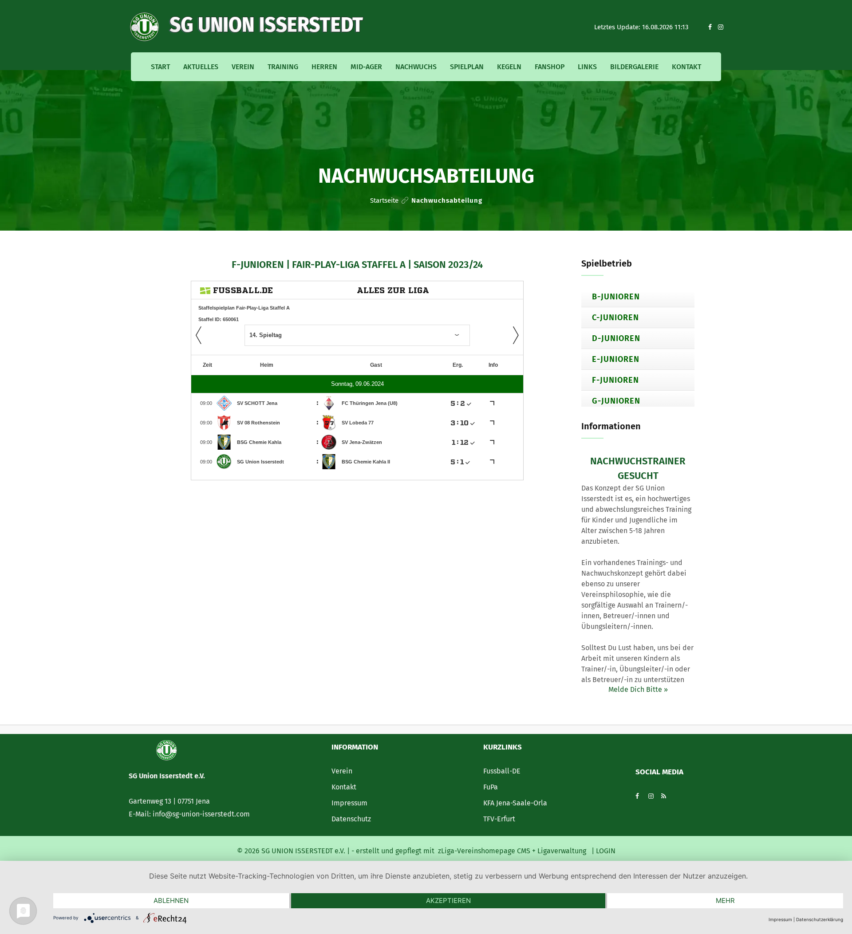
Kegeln (509, 67)
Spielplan (467, 67)
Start (160, 67)
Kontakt (686, 67)
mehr (725, 900)
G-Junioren (616, 401)
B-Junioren (616, 297)
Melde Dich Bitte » (638, 689)
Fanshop (549, 67)
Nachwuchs (416, 67)
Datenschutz (351, 819)
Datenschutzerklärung (819, 919)
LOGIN (604, 851)
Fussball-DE (502, 771)
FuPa (490, 787)
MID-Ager (366, 67)
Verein (243, 67)
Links (587, 67)
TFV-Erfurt (499, 819)
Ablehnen (171, 900)
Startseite (384, 200)
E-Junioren (615, 359)
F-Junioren (615, 380)
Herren (324, 67)
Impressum (349, 803)
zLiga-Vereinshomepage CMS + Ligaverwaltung (512, 851)
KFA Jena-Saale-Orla (515, 803)
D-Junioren (616, 338)
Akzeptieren (448, 900)
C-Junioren (615, 317)
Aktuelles (200, 67)
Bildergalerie (634, 67)
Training (283, 67)
